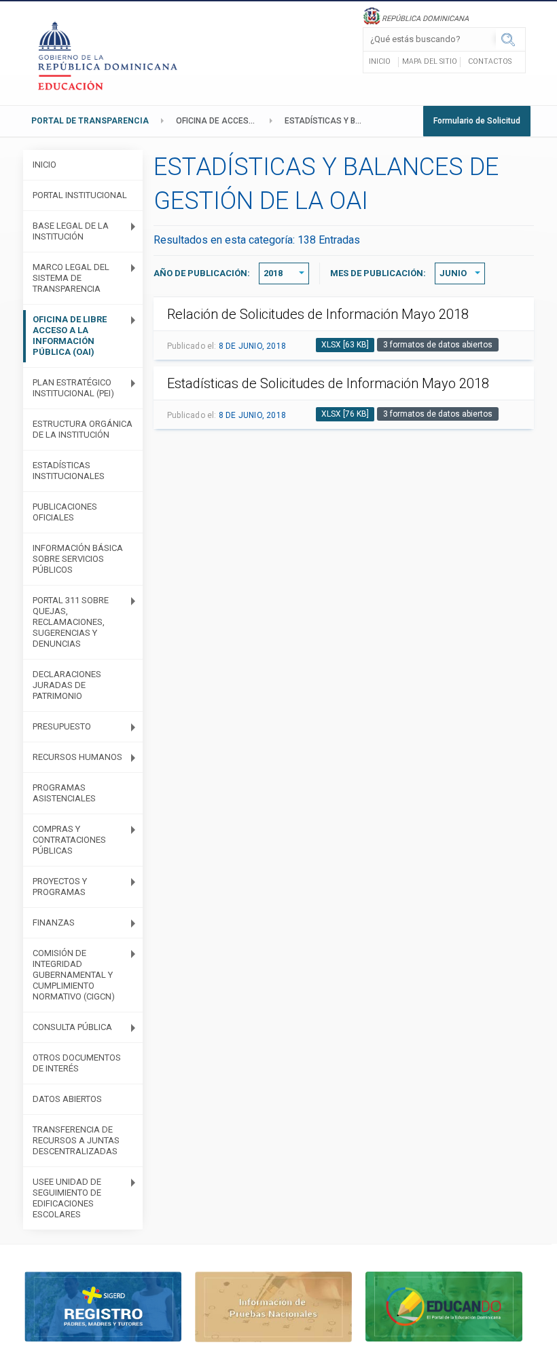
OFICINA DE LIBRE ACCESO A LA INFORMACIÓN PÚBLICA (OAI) (70, 335)
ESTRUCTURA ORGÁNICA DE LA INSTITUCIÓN (82, 429)
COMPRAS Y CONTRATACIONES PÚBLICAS (69, 840)
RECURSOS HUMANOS (77, 757)
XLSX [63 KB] (345, 344)
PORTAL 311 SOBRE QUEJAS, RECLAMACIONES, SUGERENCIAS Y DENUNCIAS (71, 622)
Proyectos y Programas (60, 886)
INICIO (44, 164)
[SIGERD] (102, 1305)
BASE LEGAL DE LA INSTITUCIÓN (71, 231)
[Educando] (443, 1305)
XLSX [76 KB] (345, 414)
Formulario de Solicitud (476, 121)
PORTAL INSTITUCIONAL (80, 195)
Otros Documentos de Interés (77, 1062)
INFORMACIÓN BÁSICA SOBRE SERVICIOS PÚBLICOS (78, 559)
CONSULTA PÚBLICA (72, 1027)
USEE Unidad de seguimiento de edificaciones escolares (67, 1198)
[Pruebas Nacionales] (273, 1305)
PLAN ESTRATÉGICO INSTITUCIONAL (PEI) (73, 387)
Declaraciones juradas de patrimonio (67, 685)
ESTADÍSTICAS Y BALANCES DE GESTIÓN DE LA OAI (329, 121)
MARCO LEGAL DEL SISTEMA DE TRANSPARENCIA (71, 278)
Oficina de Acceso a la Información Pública (220, 121)
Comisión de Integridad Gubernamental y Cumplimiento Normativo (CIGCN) (74, 975)
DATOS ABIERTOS (67, 1099)
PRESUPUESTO (62, 726)
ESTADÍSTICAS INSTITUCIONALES (69, 470)
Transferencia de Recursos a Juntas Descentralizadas (76, 1140)
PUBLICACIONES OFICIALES (65, 511)
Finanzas (54, 922)
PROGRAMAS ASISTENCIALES (64, 792)
